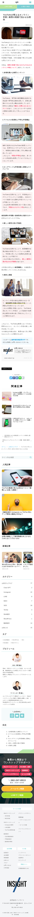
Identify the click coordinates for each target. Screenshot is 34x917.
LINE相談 (6, 867)
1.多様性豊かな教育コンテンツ (18, 731)
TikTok (18, 610)
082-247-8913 (18, 780)
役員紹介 (6, 852)
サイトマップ (22, 860)
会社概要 (6, 855)
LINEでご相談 (17, 795)
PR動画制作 (8, 839)
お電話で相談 (25, 6)
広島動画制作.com (24, 868)
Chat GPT (18, 587)
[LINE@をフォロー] (22, 716)
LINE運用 (7, 827)
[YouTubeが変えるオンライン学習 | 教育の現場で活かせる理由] (17, 378)
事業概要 (6, 857)
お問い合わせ (7, 865)
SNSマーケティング (9, 822)
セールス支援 (23, 825)
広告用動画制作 (9, 836)
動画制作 (18, 623)
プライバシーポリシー (25, 855)
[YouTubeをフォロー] (17, 716)
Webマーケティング (9, 813)
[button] (23, 378)
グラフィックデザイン (25, 813)
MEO (18, 601)
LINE (18, 596)
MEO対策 (7, 818)
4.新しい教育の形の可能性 (16, 743)
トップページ (22, 852)
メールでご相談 (17, 789)
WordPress (18, 619)
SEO (18, 605)
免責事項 (21, 857)
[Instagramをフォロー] (12, 716)
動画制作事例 (8, 841)
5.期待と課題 (12, 745)
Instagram (18, 592)
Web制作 (18, 614)
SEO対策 (7, 816)
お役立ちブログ (7, 368)
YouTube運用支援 (10, 830)
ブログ (5, 862)
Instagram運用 (9, 825)
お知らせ (17, 627)
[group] (12, 561)
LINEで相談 (8, 6)
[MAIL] (30, 2)
